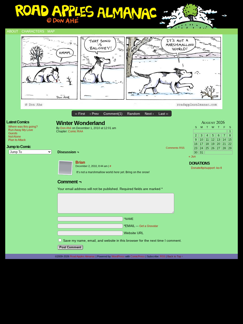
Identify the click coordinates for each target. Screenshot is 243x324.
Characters (33, 31)
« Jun (192, 156)
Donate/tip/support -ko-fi (206, 168)
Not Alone (14, 136)
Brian (80, 162)
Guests (12, 133)
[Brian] (65, 174)
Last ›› (163, 114)
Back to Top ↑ (175, 256)
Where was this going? (23, 126)
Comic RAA (75, 131)
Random (133, 114)
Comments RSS (175, 147)
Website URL (134, 233)
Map (51, 31)
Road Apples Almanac (82, 256)
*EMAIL (141, 226)
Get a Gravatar (148, 226)
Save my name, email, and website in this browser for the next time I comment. (122, 240)
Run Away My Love (20, 130)
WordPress (118, 256)
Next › (149, 114)
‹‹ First (80, 114)
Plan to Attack (17, 140)
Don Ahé (65, 128)
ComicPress (138, 256)
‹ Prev (94, 114)
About (12, 31)
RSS (162, 256)
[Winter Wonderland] (121, 71)
